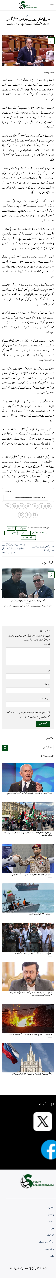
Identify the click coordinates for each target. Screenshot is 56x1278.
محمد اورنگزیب (24, 533)
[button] (52, 5)
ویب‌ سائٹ (44, 698)
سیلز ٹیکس (35, 533)
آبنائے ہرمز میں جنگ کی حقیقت (40, 914)
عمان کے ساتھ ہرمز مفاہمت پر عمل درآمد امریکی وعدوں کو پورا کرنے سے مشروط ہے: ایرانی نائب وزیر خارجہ (28, 994)
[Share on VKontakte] (8, 506)
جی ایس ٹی (11, 528)
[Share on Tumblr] (28, 515)
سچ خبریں (36, 80)
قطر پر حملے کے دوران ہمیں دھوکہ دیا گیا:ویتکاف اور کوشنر (28, 601)
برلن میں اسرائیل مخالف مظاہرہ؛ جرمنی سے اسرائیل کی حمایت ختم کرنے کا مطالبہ (28, 834)
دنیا (52, 1228)
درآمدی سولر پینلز (46, 533)
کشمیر (51, 1221)
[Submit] (5, 748)
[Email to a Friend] (21, 506)
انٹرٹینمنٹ (49, 1249)
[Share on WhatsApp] (48, 506)
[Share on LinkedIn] (35, 515)
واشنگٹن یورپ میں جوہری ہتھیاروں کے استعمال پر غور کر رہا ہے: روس (32, 1074)
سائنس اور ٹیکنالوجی (46, 1242)
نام (49, 670)
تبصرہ (47, 644)
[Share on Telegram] (21, 515)
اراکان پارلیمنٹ (21, 528)
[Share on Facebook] (42, 506)
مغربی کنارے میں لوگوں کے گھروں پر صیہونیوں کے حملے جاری (33, 953)
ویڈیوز (52, 1256)
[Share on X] (35, 506)
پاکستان (28, 16)
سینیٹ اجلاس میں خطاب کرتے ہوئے (31, 108)
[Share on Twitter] (28, 506)
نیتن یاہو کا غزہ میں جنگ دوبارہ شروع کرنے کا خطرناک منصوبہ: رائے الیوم (29, 793)
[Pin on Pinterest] (15, 506)
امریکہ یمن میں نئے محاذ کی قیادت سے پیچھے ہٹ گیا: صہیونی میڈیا (31, 875)
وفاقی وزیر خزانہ (28, 537)
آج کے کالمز (50, 1235)
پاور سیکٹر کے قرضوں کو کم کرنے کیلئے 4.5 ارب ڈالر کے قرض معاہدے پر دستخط (13, 548)
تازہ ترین (51, 1207)
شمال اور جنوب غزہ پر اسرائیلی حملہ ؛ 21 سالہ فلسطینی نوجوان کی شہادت (30, 1034)
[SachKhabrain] (28, 5)
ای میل (47, 684)
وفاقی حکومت (11, 533)
